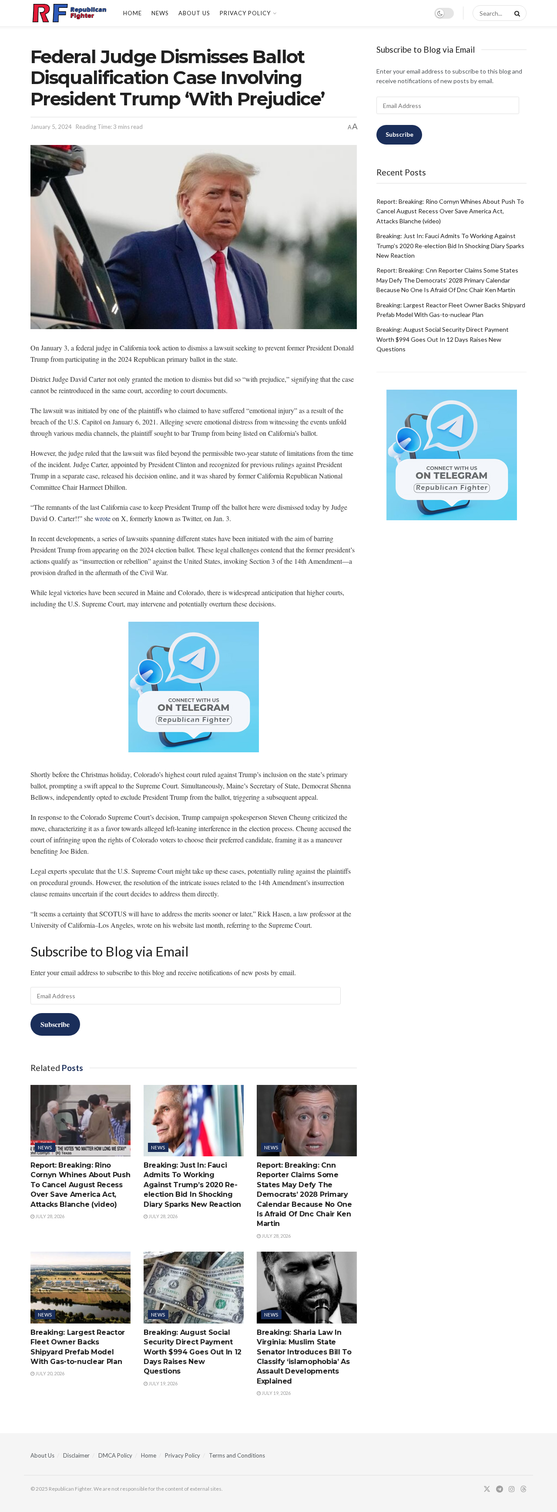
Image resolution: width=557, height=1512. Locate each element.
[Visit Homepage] (69, 13)
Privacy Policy (245, 13)
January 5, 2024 (51, 126)
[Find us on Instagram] (512, 1489)
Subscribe (55, 1024)
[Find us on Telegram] (499, 1489)
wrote (103, 518)
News (160, 13)
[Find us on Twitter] (486, 1489)
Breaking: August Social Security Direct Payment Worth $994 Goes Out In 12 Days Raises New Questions (193, 1352)
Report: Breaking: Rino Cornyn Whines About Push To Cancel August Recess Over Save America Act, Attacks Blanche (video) (80, 1185)
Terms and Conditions (237, 1455)
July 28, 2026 (49, 1216)
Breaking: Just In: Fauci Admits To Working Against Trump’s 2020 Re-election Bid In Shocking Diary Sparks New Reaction (192, 1185)
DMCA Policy (115, 1455)
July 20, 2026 (49, 1373)
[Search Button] (516, 13)
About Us (194, 13)
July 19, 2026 (163, 1383)
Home (132, 13)
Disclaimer (76, 1455)
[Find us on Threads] (523, 1489)
